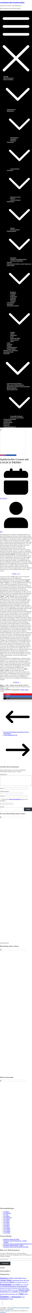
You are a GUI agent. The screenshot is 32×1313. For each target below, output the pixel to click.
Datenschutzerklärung (15, 799)
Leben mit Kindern (15, 200)
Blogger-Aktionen (12, 388)
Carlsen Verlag (6, 1280)
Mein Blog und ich (8, 78)
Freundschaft (5, 1284)
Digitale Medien (11, 349)
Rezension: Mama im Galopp (11, 1239)
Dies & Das (6, 353)
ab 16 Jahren (6, 1232)
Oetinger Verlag (23, 1290)
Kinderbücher (10, 201)
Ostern (12, 341)
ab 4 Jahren (6, 1220)
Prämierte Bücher (11, 231)
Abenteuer (4, 1278)
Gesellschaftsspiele (12, 347)
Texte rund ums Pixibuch (17, 417)
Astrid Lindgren (18, 1278)
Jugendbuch (10, 304)
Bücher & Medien (8, 79)
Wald (10, 1296)
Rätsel (19, 1291)
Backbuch (13, 292)
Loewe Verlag (21, 1288)
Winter (11, 1299)
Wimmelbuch (4, 1299)
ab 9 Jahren (6, 1226)
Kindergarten (14, 1288)
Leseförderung (7, 420)
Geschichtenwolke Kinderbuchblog (12, 2)
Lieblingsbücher (11, 109)
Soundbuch (13, 139)
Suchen (2, 806)
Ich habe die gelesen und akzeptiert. (13, 800)
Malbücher (13, 299)
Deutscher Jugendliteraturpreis (18, 259)
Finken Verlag (24, 689)
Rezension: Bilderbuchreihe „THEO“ (13, 1245)
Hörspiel (9, 346)
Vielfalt (26, 1294)
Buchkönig (13, 258)
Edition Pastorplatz (4, 1282)
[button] (17, 108)
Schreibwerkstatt (7, 422)
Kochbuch (13, 298)
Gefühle (17, 1284)
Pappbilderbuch (5, 1291)
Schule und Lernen (15, 197)
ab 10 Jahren (6, 1228)
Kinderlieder (13, 296)
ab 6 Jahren (6, 1222)
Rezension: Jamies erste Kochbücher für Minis (15, 1247)
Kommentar (3, 774)
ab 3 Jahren (6, 1219)
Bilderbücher (10, 111)
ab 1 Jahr (5, 1214)
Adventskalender (14, 169)
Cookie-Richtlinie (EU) (9, 426)
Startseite (5, 76)
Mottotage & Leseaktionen (10, 350)
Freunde (12, 332)
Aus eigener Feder (8, 352)
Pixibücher (13, 140)
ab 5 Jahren (3, 455)
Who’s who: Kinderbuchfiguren (15, 385)
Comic (8, 343)
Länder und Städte (15, 338)
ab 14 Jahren (6, 1231)
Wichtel (23, 1297)
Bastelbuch (13, 293)
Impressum (6, 425)
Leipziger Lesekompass (16, 261)
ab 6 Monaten (7, 1213)
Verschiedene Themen (13, 305)
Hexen (21, 1284)
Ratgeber (12, 198)
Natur (17, 1290)
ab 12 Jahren (6, 1229)
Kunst (11, 337)
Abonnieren (5, 1263)
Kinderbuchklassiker (10, 1286)
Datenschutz (6, 423)
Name (2, 788)
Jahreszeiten (13, 335)
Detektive (21, 1280)
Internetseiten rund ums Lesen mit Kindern (18, 386)
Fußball (12, 334)
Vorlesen (4, 1296)
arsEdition (11, 1278)
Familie (11, 1282)
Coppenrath (15, 1280)
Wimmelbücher (14, 137)
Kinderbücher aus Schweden (6, 1288)
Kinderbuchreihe (22, 1286)
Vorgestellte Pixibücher (16, 416)
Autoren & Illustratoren (9, 419)
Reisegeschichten (15, 229)
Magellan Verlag (4, 1290)
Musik (9, 1290)
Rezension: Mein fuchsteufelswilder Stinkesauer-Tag (17, 1244)
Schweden (24, 1291)
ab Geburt (6, 1211)
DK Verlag (26, 1280)
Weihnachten (10, 142)
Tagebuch (13, 301)
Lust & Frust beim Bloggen (14, 383)
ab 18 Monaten (7, 1217)
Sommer (2, 1294)
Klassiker (9, 262)
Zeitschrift (9, 344)
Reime (15, 1291)
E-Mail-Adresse (5, 791)
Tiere (21, 1294)
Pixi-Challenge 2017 (12, 389)
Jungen (1, 1286)
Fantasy (20, 1282)
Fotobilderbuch (25, 1282)
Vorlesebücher (11, 302)
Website (2, 796)
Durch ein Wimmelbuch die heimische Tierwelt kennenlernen (16, 732)
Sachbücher (10, 170)
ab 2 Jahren (6, 1216)
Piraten (11, 1291)
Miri (1, 531)
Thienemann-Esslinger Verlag (11, 1294)
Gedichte (12, 295)
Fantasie (16, 1282)
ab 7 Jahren (6, 1223)
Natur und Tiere (14, 340)
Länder (27, 1288)
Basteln (24, 1278)
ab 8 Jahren (6, 1225)
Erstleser (12, 228)
